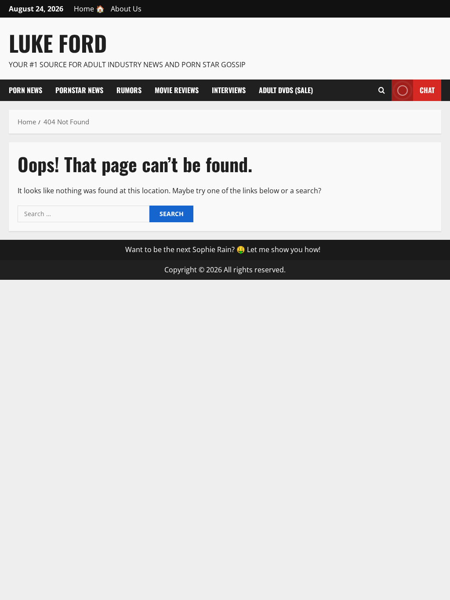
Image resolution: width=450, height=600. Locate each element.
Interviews (229, 90)
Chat (427, 89)
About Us (126, 9)
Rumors (129, 90)
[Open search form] (381, 90)
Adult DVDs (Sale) (286, 90)
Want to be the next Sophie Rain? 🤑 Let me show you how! (222, 249)
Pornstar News (79, 90)
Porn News (25, 90)
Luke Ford (58, 42)
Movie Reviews (177, 90)
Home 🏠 (89, 9)
